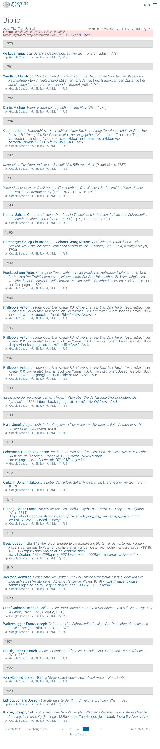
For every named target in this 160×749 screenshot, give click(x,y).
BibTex (124, 29)
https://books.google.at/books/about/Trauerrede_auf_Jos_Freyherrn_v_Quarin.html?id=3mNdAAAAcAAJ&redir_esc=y (74, 518)
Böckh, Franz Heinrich (20, 651)
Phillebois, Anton (16, 307)
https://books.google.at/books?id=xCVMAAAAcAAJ (54, 314)
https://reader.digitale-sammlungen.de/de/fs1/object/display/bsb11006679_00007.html (73, 583)
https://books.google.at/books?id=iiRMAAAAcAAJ (49, 345)
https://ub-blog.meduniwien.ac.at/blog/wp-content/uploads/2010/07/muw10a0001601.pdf (64, 140)
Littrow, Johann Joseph (21, 700)
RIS (150, 29)
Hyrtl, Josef (12, 425)
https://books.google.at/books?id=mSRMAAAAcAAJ (55, 375)
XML (138, 29)
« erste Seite (13, 729)
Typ (20, 29)
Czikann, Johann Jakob (21, 482)
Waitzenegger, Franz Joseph (25, 624)
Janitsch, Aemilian (17, 577)
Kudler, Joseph (14, 712)
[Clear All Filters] (80, 35)
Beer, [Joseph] (14, 543)
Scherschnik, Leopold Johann (26, 452)
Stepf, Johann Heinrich (20, 608)
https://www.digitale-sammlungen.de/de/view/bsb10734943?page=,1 (56, 458)
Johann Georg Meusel (73, 242)
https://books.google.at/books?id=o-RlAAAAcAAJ (108, 716)
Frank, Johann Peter (18, 272)
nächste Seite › (140, 729)
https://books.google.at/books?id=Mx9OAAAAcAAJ (77, 401)
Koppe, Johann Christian (22, 215)
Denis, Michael (14, 107)
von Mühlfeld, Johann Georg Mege (30, 677)
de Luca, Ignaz (14, 53)
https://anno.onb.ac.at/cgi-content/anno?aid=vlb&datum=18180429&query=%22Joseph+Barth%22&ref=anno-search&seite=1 (72, 553)
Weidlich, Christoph (18, 76)
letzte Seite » (78, 734)
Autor (6, 29)
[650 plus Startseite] (80, 5)
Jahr (28, 29)
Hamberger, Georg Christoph (25, 242)
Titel (14, 29)
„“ (41, 543)
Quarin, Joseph (14, 130)
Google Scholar (19, 57)
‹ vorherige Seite (38, 729)
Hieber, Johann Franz (19, 509)
